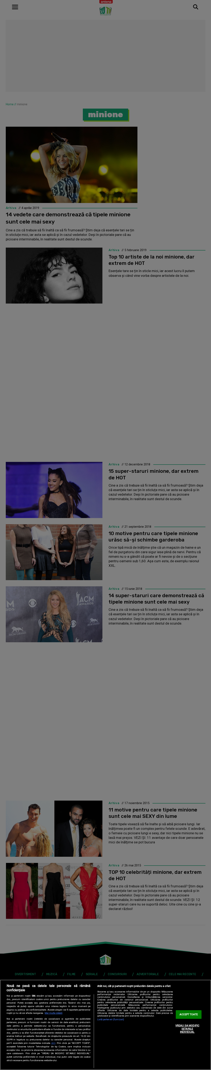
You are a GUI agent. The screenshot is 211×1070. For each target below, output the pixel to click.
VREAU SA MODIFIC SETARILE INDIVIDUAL (187, 1028)
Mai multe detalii (53, 1013)
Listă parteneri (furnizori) (110, 1019)
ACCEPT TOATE (188, 1014)
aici (53, 1043)
